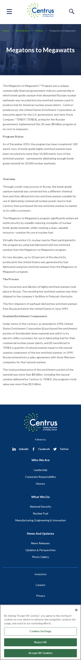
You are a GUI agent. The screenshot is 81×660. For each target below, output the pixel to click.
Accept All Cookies (40, 653)
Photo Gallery (40, 557)
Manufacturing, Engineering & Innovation (40, 520)
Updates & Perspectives (41, 550)
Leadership (40, 470)
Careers (40, 585)
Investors (41, 574)
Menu (9, 11)
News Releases (40, 543)
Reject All (40, 642)
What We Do (40, 497)
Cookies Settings (40, 631)
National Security (40, 506)
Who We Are (22, 30)
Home (6, 30)
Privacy (40, 595)
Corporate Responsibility (40, 476)
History (39, 30)
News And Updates (40, 533)
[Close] (76, 610)
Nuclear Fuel (40, 513)
